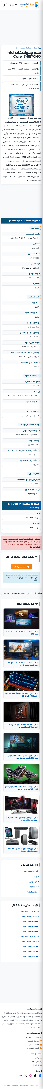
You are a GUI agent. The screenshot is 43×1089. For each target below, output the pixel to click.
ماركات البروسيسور (25, 48)
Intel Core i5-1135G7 (31, 946)
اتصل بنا (36, 1065)
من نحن (37, 1058)
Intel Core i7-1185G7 (31, 921)
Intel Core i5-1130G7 (31, 951)
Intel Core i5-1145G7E (31, 941)
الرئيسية (36, 48)
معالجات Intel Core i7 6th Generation (14, 593)
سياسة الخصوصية (33, 1044)
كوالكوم (33, 886)
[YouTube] (21, 1075)
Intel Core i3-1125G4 (31, 956)
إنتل (16, 48)
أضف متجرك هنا (20, 566)
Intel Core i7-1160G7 (31, 931)
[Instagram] (30, 1075)
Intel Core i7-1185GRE (30, 911)
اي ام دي (33, 881)
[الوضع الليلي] (5, 5)
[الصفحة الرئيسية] (29, 5)
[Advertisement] (21, 29)
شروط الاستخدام (33, 1048)
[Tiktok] (35, 1075)
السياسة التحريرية (33, 1037)
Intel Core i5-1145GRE (30, 936)
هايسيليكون (32, 892)
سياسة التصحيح (34, 1041)
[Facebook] (40, 1075)
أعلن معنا (36, 1061)
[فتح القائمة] (15, 5)
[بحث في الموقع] (10, 5)
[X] (25, 1075)
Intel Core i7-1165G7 (31, 926)
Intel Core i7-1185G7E (31, 916)
